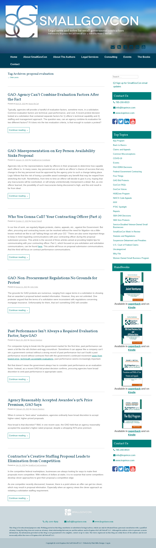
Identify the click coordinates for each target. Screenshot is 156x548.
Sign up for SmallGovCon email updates (130, 85)
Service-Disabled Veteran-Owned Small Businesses (130, 226)
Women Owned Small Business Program (131, 258)
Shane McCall (33, 104)
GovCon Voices (120, 189)
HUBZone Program (121, 194)
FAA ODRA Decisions (122, 167)
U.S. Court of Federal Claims (125, 245)
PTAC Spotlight (120, 207)
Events (127, 57)
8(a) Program (118, 141)
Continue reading (18, 130)
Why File (117, 254)
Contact (15, 64)
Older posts (13, 77)
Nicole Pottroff (36, 221)
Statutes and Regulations (124, 236)
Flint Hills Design (97, 543)
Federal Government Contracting (127, 172)
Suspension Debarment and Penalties (129, 240)
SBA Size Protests (121, 220)
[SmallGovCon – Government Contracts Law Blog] (71, 39)
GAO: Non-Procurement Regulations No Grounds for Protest (52, 280)
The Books (144, 57)
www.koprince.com (125, 113)
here (40, 246)
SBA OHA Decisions (122, 216)
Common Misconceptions (124, 154)
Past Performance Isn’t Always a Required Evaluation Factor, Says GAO (53, 333)
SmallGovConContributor (37, 465)
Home (13, 57)
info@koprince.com (125, 107)
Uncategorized (119, 249)
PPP (115, 202)
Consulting (111, 57)
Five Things (118, 176)
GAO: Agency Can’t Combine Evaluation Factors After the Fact (53, 97)
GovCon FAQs (119, 185)
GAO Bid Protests (121, 180)
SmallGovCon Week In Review (126, 232)
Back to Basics (120, 145)
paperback (134, 304)
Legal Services (89, 57)
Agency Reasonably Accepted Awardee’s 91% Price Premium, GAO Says (50, 403)
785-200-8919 (122, 102)
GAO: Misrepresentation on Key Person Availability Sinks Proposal (51, 153)
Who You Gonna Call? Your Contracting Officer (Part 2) (55, 217)
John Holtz (34, 287)
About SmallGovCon (35, 57)
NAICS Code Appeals (122, 198)
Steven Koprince (36, 340)
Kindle (132, 307)
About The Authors (64, 57)
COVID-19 (117, 158)
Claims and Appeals (122, 150)
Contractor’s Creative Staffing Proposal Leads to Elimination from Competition (49, 459)
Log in (108, 543)
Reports (116, 211)
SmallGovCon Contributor (40, 160)
